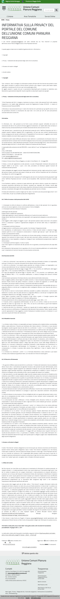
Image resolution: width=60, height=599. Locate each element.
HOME (2, 20)
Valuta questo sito (31, 553)
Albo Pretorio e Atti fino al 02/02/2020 (44, 588)
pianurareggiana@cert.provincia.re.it (17, 573)
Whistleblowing (13, 593)
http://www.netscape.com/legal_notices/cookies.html (15, 515)
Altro (6, 593)
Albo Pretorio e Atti (42, 584)
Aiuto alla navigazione (30, 592)
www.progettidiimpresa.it (37, 518)
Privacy (7, 20)
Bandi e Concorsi (42, 581)
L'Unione (10, 16)
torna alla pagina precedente (29, 547)
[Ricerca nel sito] (56, 10)
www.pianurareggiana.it (17, 42)
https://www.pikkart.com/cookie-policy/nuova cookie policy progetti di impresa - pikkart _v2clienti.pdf (29, 534)
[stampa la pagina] (5, 543)
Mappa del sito (20, 592)
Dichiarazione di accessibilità (45, 592)
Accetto (28, 598)
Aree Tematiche (30, 16)
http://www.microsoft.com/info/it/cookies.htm (13, 513)
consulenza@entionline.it (12, 156)
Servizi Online (50, 16)
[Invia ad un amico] (10, 543)
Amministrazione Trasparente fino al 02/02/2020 (42, 577)
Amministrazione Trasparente (42, 572)
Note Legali (8, 592)
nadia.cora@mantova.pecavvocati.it (13, 158)
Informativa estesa (36, 598)
